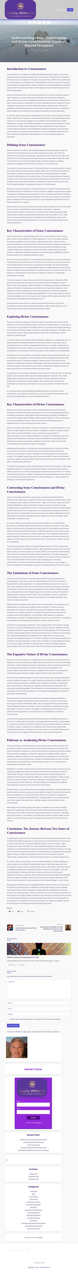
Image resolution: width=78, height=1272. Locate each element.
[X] (48, 22)
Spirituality (33, 1220)
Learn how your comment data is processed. (45, 1032)
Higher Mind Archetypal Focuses (33, 1142)
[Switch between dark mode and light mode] (69, 22)
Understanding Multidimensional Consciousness (33, 1150)
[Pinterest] (43, 22)
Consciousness (33, 1196)
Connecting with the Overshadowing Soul (33, 1147)
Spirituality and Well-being (33, 1226)
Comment (11, 982)
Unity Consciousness (33, 1145)
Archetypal (33, 1191)
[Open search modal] (5, 22)
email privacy (37, 1122)
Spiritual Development (33, 1215)
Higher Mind (33, 1199)
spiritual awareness (33, 1212)
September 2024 (33, 1179)
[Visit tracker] (33, 1160)
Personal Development (33, 1204)
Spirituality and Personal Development (33, 1223)
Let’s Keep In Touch (39, 1262)
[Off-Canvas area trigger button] (72, 22)
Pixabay (39, 1237)
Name (10, 1003)
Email (10, 1008)
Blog (33, 1194)
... (60, 961)
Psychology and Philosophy (33, 1210)
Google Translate (60, 10)
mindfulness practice (33, 1202)
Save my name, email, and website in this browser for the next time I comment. (35, 1019)
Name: (19, 1101)
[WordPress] (29, 22)
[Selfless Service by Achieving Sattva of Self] (39, 949)
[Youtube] (39, 22)
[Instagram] (34, 22)
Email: (19, 1108)
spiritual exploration (33, 1218)
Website (10, 1014)
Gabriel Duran (34, 50)
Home (70, 10)
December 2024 (34, 1176)
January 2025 (33, 1174)
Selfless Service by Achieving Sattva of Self (23, 957)
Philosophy (33, 1207)
